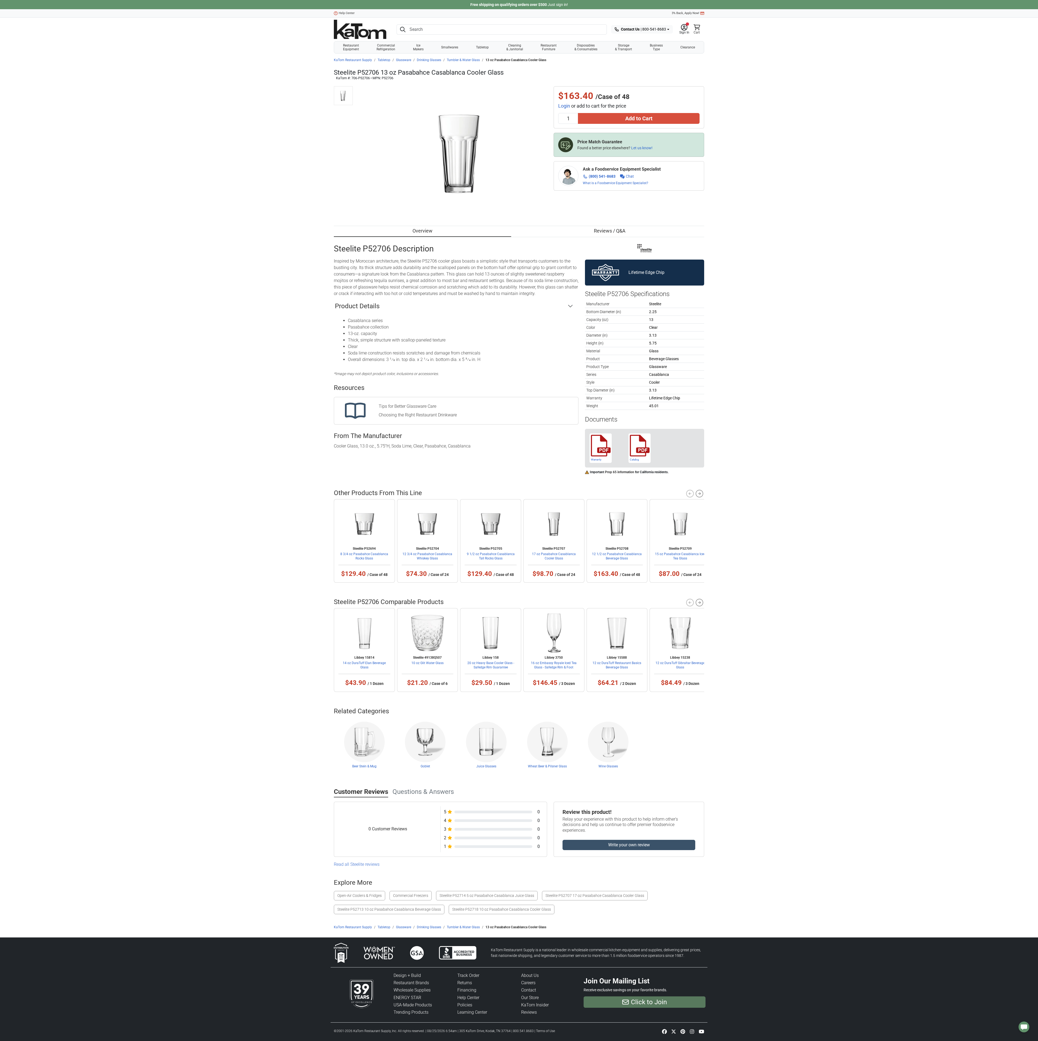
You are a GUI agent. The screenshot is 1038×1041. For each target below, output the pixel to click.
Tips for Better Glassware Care (407, 406)
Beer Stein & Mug (364, 766)
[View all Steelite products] (644, 248)
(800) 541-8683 (602, 176)
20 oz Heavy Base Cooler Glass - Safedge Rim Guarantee (490, 665)
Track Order (468, 975)
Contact (528, 990)
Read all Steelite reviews (357, 864)
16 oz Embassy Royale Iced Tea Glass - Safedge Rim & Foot (554, 665)
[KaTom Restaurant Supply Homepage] (360, 29)
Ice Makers (418, 47)
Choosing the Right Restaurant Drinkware (418, 414)
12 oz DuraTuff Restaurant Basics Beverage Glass (617, 665)
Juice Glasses (486, 766)
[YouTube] (701, 1031)
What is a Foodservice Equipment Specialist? (615, 183)
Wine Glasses (608, 766)
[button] (684, 29)
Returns (464, 982)
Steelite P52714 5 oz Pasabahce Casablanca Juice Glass (487, 895)
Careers (528, 982)
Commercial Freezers (410, 895)
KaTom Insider (535, 1004)
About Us (530, 975)
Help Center (347, 13)
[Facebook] (664, 1031)
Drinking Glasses (429, 60)
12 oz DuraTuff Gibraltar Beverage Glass (680, 665)
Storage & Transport (623, 47)
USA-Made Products (413, 1004)
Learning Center (472, 1012)
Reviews (529, 1012)
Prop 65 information (619, 472)
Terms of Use (545, 1031)
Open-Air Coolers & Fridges (359, 895)
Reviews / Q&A (610, 231)
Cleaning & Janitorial (514, 47)
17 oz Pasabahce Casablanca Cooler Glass (554, 556)
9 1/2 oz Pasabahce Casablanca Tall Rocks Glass (491, 556)
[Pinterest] (682, 1031)
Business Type (656, 47)
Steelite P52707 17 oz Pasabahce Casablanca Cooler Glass (594, 895)
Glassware (403, 60)
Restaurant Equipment (351, 47)
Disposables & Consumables (585, 47)
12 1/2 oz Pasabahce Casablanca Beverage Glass (617, 556)
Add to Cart (639, 118)
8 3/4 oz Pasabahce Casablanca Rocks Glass (364, 556)
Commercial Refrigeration (386, 47)
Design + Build (407, 975)
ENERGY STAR (407, 997)
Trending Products (411, 1012)
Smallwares (449, 47)
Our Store (530, 997)
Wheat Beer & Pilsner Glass (547, 766)
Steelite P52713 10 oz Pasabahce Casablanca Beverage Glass (389, 909)
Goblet (425, 766)
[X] (673, 1031)
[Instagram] (692, 1031)
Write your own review (629, 844)
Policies (464, 1004)
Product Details (357, 306)
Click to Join (649, 1002)
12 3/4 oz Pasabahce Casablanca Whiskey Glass (427, 556)
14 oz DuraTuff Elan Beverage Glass (364, 665)
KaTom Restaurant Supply (353, 60)
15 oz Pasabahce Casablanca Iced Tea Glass (680, 556)
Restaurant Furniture (549, 47)
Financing (466, 990)
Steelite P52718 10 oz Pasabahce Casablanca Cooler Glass (501, 909)
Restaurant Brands (411, 982)
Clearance (687, 47)
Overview (422, 231)
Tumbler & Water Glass (463, 60)
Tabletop (482, 47)
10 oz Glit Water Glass (427, 663)
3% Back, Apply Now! (685, 13)
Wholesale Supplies (412, 990)
